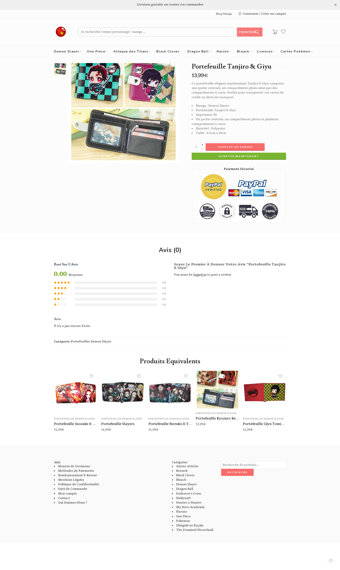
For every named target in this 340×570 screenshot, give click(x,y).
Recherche (237, 472)
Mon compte (67, 494)
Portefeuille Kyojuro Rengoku (217, 418)
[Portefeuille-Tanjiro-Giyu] (60, 69)
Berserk (182, 471)
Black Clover (167, 51)
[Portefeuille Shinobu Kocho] (283, 67)
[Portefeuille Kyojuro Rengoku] (217, 389)
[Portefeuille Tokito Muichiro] (275, 67)
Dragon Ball (198, 51)
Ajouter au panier (235, 147)
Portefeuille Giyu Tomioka (264, 424)
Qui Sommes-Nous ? (72, 503)
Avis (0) (170, 250)
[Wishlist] (73, 68)
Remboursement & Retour (77, 475)
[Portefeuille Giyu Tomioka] (264, 392)
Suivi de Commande (72, 489)
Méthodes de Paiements (76, 471)
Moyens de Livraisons (74, 466)
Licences (265, 51)
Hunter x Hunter (188, 503)
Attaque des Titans (131, 51)
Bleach (243, 51)
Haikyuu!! (183, 498)
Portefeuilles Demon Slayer (91, 341)
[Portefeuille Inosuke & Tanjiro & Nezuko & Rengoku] (75, 392)
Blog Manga (224, 14)
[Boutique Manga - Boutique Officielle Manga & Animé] (61, 32)
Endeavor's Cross (188, 494)
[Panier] (275, 32)
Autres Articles (187, 466)
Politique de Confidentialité (78, 484)
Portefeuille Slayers (118, 424)
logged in (199, 275)
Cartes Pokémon (295, 51)
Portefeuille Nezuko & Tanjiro (170, 424)
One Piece (96, 51)
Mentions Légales (71, 480)
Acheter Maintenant (239, 156)
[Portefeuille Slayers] (122, 392)
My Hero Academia (190, 507)
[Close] (335, 4)
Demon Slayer (66, 51)
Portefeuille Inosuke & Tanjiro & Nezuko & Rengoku (75, 424)
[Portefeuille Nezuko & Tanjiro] (170, 392)
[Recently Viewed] (330, 560)
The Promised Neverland (194, 530)
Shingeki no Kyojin (189, 525)
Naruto (223, 51)
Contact (64, 498)
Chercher (247, 32)
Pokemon (183, 521)
